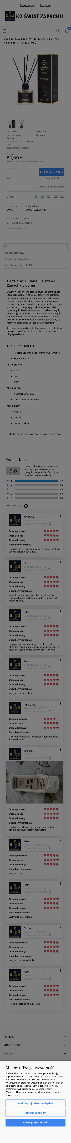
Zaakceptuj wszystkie (35, 1122)
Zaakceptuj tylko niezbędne (35, 1103)
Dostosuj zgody (35, 1112)
